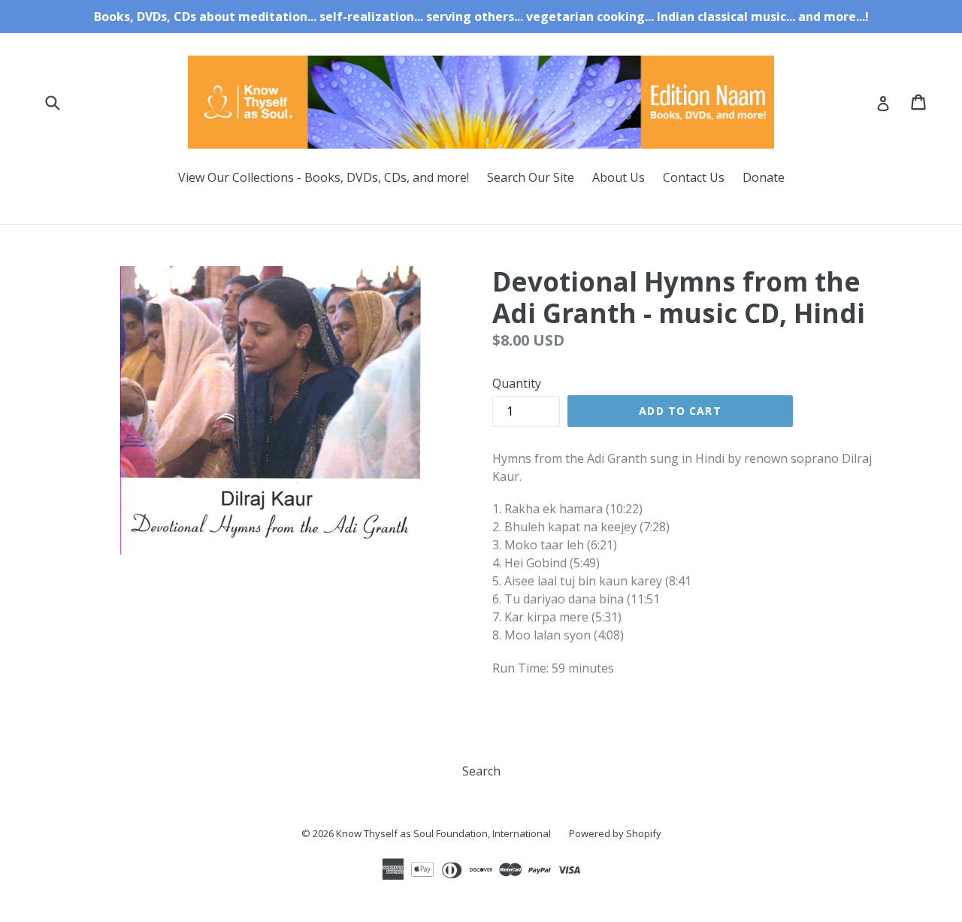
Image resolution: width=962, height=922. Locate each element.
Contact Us (694, 177)
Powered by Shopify (615, 833)
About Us (618, 177)
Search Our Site (530, 177)
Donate (764, 177)
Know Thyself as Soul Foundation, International (443, 833)
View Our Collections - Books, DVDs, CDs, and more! (323, 177)
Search (481, 771)
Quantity (516, 383)
